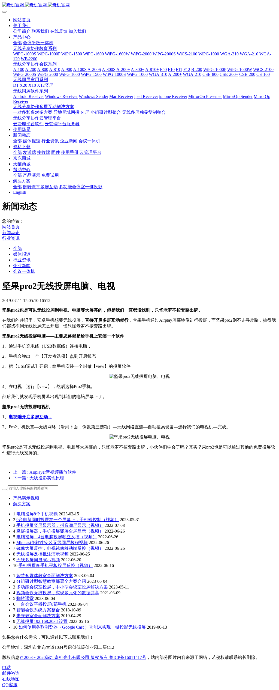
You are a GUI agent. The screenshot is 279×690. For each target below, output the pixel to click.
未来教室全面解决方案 (38, 615)
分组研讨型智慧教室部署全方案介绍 (51, 581)
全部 (17, 42)
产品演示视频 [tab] (26, 498)
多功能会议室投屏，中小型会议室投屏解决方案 (62, 587)
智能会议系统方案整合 (38, 610)
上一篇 (44, 472)
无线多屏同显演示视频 (38, 559)
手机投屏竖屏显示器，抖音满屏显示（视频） (60, 525)
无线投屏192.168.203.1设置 (42, 621)
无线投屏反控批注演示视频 (42, 554)
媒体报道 (22, 254)
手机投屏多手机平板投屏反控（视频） (56, 565)
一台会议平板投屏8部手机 (41, 604)
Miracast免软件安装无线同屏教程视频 (52, 542)
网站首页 (22, 19)
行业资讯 (11, 238)
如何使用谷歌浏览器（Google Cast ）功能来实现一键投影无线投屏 (82, 627)
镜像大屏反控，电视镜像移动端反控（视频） (60, 548)
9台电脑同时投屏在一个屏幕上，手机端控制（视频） (67, 519)
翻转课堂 (25, 598)
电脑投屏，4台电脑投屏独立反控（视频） (56, 536)
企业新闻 (22, 265)
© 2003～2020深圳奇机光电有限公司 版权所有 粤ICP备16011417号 (83, 657)
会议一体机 (24, 271)
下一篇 (38, 478)
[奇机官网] (139, 5)
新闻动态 (11, 232)
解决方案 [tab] (22, 503)
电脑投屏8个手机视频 (37, 514)
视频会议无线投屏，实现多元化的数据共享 (57, 592)
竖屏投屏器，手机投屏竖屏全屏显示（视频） (60, 531)
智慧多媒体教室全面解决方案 (44, 575)
